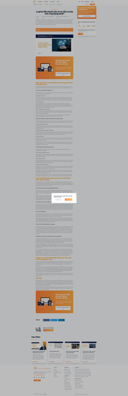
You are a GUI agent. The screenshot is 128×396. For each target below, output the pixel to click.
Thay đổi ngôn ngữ (68, 199)
